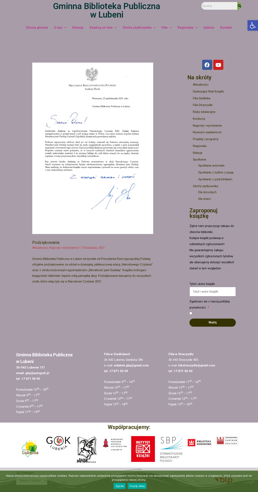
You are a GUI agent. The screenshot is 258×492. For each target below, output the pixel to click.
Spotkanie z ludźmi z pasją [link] (215, 172)
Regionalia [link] (186, 27)
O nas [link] (58, 27)
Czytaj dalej (137, 486)
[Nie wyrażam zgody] (253, 481)
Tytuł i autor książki (202, 284)
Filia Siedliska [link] (201, 98)
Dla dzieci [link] (204, 199)
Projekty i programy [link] (205, 139)
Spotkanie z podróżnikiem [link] (215, 179)
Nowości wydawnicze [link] (207, 132)
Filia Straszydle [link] (203, 105)
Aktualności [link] (40, 248)
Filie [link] (164, 27)
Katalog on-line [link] (101, 27)
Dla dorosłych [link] (207, 192)
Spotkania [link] (199, 159)
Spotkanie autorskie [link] (211, 165)
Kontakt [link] (226, 27)
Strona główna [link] (37, 27)
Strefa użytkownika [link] (137, 27)
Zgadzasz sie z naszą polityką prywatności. (209, 304)
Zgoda (119, 486)
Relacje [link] (78, 27)
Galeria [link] (208, 27)
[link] (253, 25)
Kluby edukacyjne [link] (204, 112)
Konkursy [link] (199, 119)
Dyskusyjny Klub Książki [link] (208, 91)
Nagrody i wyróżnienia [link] (63, 248)
